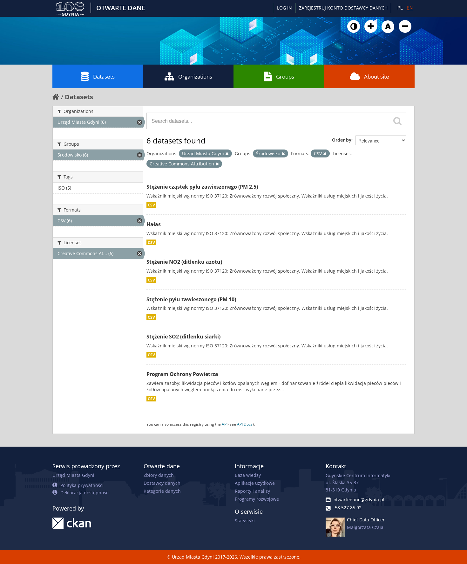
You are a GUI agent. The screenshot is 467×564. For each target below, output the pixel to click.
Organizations (195, 76)
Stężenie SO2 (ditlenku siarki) (183, 336)
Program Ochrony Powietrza (182, 374)
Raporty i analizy (252, 491)
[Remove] (227, 153)
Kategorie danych (162, 491)
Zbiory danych (159, 475)
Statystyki (245, 521)
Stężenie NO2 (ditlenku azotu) (184, 261)
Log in (284, 8)
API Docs (245, 424)
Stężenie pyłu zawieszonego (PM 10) (191, 299)
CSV (151, 204)
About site (376, 76)
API (224, 424)
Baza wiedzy (248, 475)
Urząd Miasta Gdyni (73, 475)
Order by (341, 140)
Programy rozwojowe (257, 499)
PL (400, 7)
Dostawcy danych (162, 483)
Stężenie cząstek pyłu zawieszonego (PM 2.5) (202, 186)
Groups (285, 76)
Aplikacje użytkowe (255, 483)
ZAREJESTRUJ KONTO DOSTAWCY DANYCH (343, 8)
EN (410, 7)
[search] (397, 121)
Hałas (153, 224)
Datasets (104, 76)
